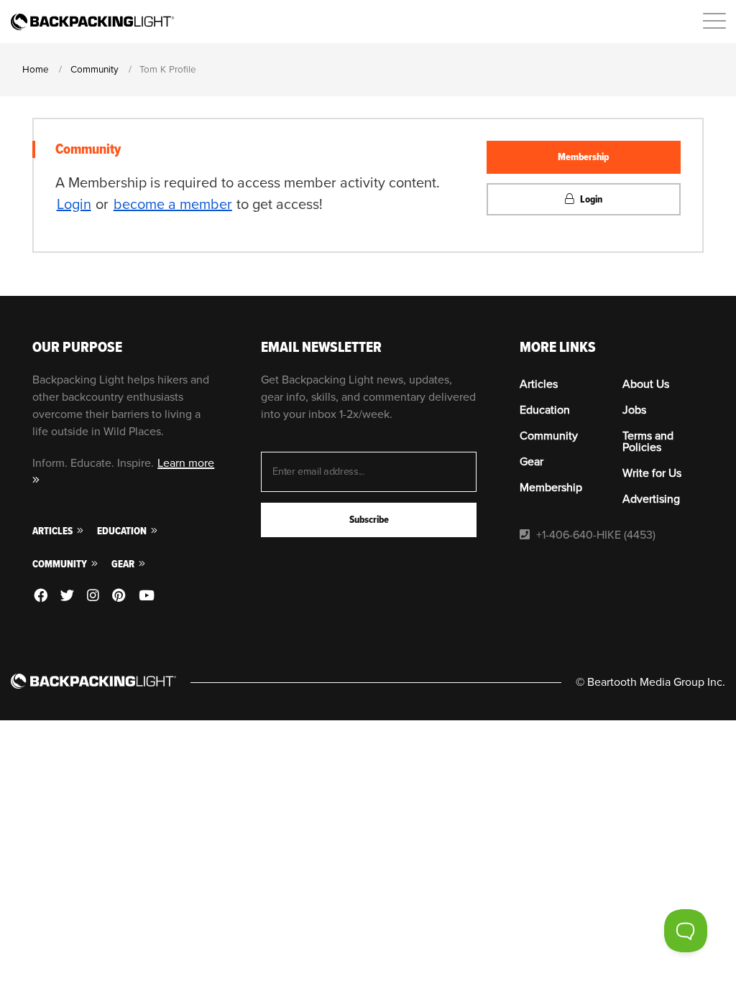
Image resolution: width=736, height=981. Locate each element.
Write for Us (651, 473)
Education (123, 531)
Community (60, 564)
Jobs (634, 410)
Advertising (651, 499)
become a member (173, 204)
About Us (645, 384)
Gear (124, 564)
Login (74, 204)
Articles (53, 531)
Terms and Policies (647, 442)
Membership (583, 157)
